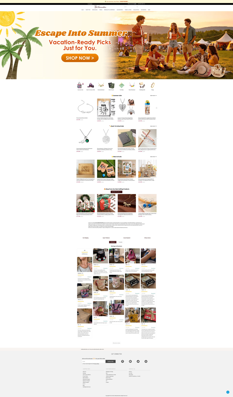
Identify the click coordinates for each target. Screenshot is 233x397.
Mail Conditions (85, 377)
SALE (82, 9)
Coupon (107, 382)
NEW (149, 9)
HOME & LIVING (128, 9)
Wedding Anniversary (87, 386)
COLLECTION (136, 9)
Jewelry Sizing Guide (109, 376)
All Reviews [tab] (113, 242)
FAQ (106, 373)
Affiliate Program (86, 382)
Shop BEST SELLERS (116, 191)
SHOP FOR (88, 9)
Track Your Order (131, 3)
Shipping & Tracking (109, 371)
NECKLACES (95, 9)
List (106, 380)
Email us (130, 371)
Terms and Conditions (87, 374)
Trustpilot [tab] (120, 242)
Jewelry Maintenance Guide (111, 374)
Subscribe (111, 361)
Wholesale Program (86, 379)
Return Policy (108, 377)
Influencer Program (86, 380)
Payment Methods (109, 379)
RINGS (101, 9)
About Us (84, 371)
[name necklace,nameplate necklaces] (100, 6)
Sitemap (84, 373)
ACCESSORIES (120, 9)
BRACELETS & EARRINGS (109, 9)
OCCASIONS (143, 9)
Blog (83, 385)
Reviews (84, 383)
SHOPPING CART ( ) (141, 3)
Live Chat (130, 373)
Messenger (131, 374)
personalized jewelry (99, 222)
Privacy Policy (96, 363)
